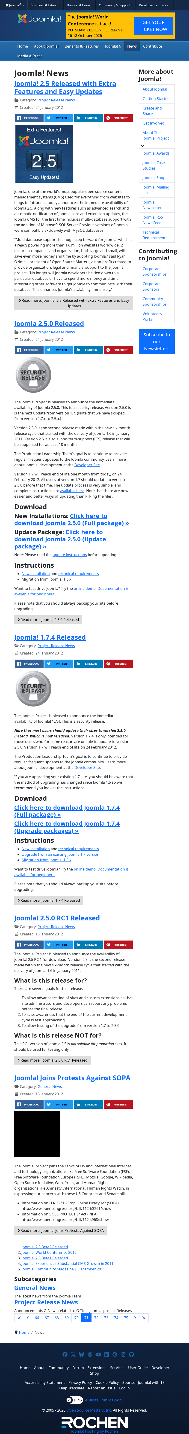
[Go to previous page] (28, 1317)
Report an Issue (101, 1388)
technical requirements (78, 573)
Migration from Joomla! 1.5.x (46, 859)
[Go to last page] (144, 1317)
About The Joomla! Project (156, 135)
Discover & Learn (79, 5)
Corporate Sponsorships (155, 271)
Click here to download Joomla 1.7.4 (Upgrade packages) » (67, 827)
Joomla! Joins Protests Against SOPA (72, 1077)
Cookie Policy (107, 1382)
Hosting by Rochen (94, 1431)
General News (50, 1086)
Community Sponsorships (155, 301)
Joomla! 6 (113, 46)
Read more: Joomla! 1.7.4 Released (50, 900)
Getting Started (156, 98)
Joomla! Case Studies (154, 165)
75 (126, 1317)
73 (106, 1317)
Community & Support (115, 5)
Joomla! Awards (156, 153)
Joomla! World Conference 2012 (49, 1252)
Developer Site (87, 464)
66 (37, 1317)
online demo (85, 588)
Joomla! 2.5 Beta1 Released (45, 1257)
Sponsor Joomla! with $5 (143, 1382)
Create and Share (152, 111)
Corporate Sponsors (152, 286)
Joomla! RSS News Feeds (153, 220)
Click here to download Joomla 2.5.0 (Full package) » (71, 519)
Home (22, 46)
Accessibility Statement (45, 1382)
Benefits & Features (82, 46)
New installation (36, 573)
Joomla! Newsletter (152, 205)
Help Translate (71, 1388)
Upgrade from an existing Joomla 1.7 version (60, 854)
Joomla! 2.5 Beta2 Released (45, 1246)
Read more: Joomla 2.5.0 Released (49, 619)
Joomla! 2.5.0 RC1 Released (57, 917)
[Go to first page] (19, 1317)
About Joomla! (46, 46)
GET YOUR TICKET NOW (153, 25)
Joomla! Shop (154, 177)
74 (116, 1317)
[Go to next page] (135, 1317)
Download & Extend (44, 5)
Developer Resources (153, 5)
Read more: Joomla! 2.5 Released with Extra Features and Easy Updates (75, 303)
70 (76, 1317)
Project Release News (56, 100)
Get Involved (154, 123)
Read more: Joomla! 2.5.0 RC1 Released (54, 1060)
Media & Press (29, 55)
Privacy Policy (80, 1382)
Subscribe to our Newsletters (157, 342)
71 (86, 1317)
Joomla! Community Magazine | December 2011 (63, 1269)
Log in (124, 1388)
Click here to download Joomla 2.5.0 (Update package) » (60, 539)
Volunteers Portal (152, 316)
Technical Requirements (155, 235)
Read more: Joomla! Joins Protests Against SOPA (62, 1230)
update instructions (70, 554)
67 (47, 1317)
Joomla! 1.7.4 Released (50, 637)
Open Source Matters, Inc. (89, 1410)
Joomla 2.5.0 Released (49, 323)
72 (96, 1317)
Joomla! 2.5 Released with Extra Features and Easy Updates (65, 87)
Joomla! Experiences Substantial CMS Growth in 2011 (67, 1263)
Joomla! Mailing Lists (156, 190)
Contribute (152, 46)
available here (72, 490)
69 (67, 1317)
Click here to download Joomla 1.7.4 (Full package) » (67, 811)
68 (57, 1317)
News (132, 46)
